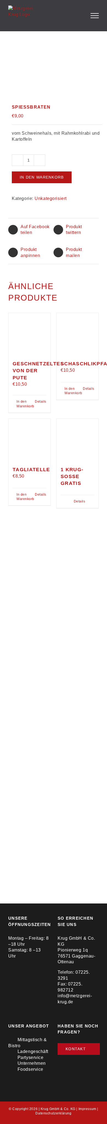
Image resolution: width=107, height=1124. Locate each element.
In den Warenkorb (42, 177)
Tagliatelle (31, 469)
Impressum (87, 1109)
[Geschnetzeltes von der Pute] (29, 334)
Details (40, 401)
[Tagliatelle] (29, 440)
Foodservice (30, 1069)
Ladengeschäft (33, 1051)
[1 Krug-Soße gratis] (77, 440)
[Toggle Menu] (95, 15)
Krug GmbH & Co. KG (58, 1109)
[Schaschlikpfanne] (77, 334)
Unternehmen (32, 1063)
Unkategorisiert (50, 198)
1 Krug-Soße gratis (72, 476)
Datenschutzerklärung (53, 1113)
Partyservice (31, 1057)
